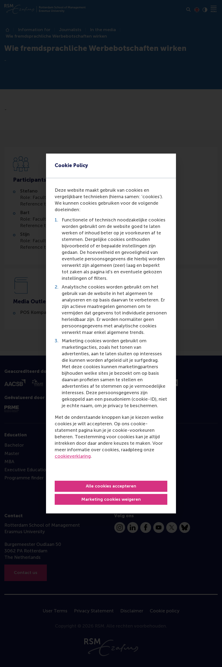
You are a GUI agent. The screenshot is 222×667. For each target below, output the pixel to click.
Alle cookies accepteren (111, 486)
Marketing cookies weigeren (111, 499)
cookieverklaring (73, 456)
